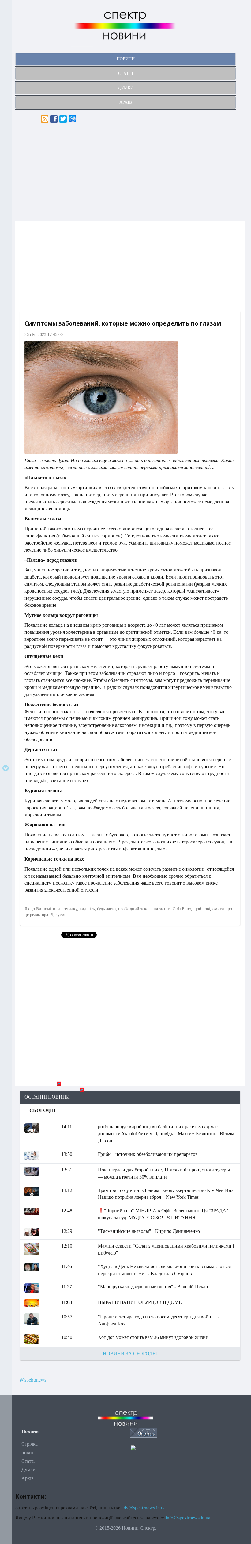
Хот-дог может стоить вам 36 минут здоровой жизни (153, 1337)
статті (125, 73)
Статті (28, 1461)
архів (125, 102)
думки (125, 88)
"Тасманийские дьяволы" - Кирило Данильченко (149, 1231)
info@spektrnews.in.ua (188, 1517)
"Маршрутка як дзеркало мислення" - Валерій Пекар (153, 1286)
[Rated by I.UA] (143, 1448)
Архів (27, 1478)
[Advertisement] (130, 172)
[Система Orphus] (143, 1432)
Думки (28, 1469)
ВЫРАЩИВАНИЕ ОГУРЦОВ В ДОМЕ (140, 1302)
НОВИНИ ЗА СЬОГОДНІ (130, 1353)
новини (126, 59)
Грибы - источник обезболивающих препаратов (148, 1154)
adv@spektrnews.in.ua (144, 1507)
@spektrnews (33, 1379)
